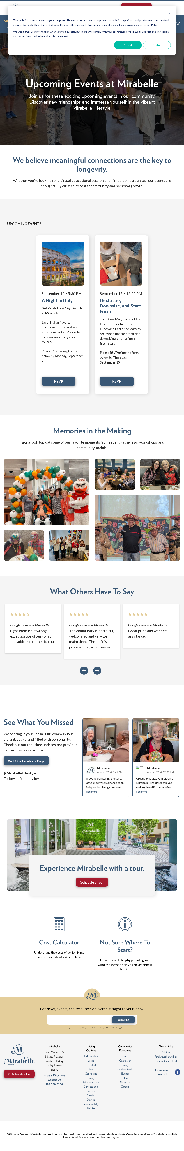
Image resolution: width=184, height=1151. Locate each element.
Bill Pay (166, 1052)
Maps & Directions (54, 1075)
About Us (124, 1082)
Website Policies (38, 1133)
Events (125, 1073)
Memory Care (91, 1082)
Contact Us (54, 1079)
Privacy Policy (99, 1028)
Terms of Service (112, 1028)
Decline (157, 45)
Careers (125, 1086)
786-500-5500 (54, 1084)
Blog (125, 1078)
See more (91, 791)
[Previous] (84, 671)
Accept (128, 45)
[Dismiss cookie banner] (169, 13)
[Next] (97, 671)
